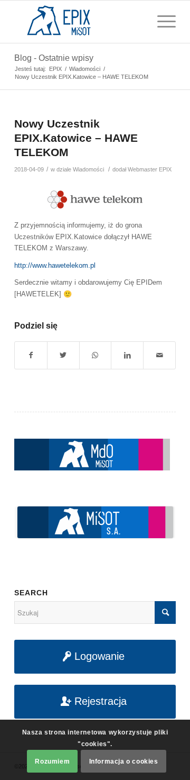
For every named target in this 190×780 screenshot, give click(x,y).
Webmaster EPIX (150, 169)
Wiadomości (88, 169)
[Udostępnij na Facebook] (31, 355)
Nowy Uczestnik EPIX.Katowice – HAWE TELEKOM (76, 138)
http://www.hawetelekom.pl (55, 265)
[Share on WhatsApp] (95, 355)
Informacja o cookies (123, 761)
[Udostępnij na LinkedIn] (127, 355)
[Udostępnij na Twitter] (63, 355)
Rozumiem (52, 761)
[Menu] (161, 22)
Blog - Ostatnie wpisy (53, 57)
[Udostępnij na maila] (159, 355)
